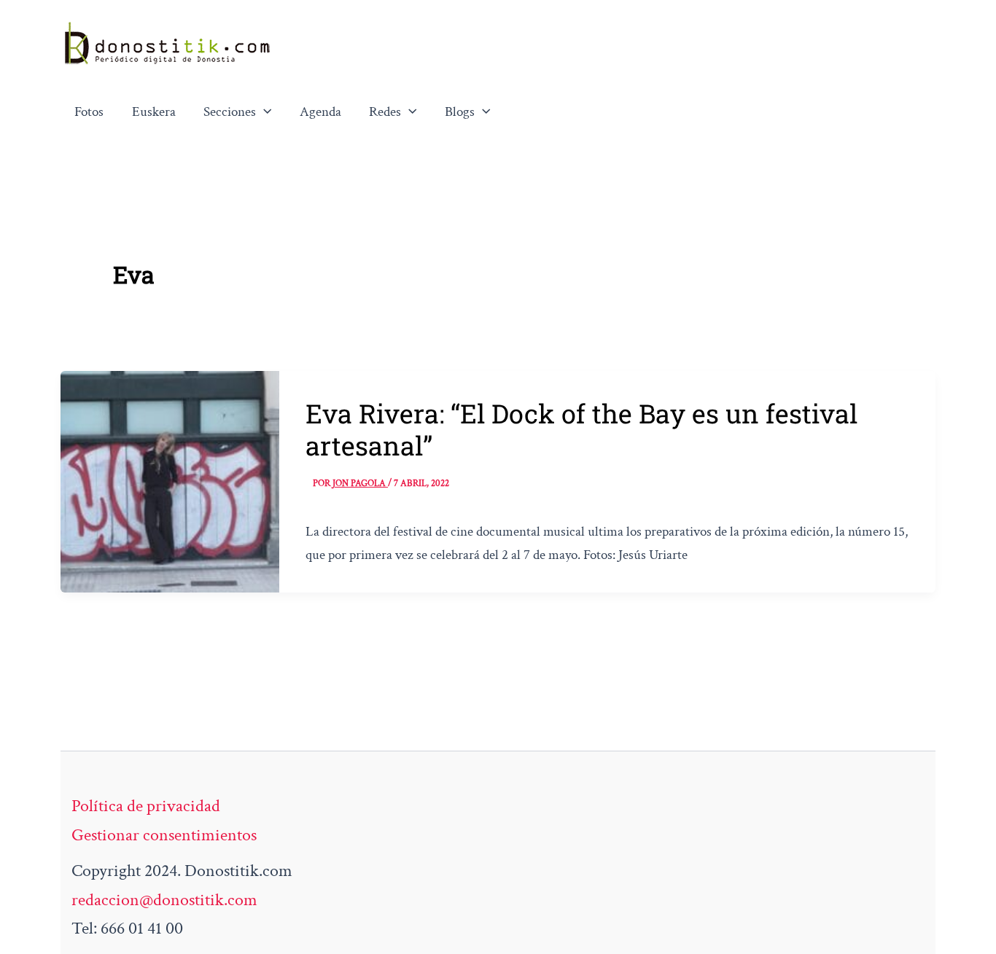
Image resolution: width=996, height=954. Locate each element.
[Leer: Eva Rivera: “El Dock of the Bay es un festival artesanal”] (170, 480)
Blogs (460, 112)
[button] (264, 112)
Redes (385, 112)
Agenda (320, 112)
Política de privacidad (145, 805)
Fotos (89, 112)
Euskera (154, 112)
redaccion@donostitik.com (164, 899)
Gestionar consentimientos (164, 835)
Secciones (229, 112)
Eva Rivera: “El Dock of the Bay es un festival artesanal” (581, 429)
